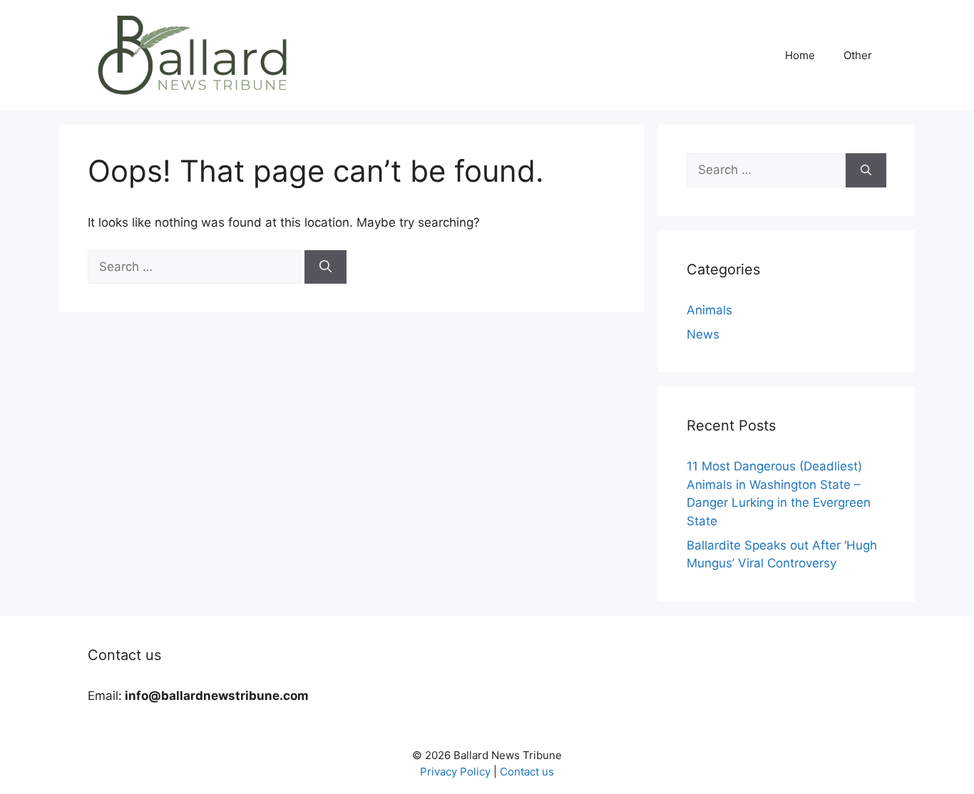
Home (800, 55)
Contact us (527, 771)
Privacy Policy (455, 771)
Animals (709, 310)
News (703, 334)
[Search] (325, 267)
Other (858, 55)
